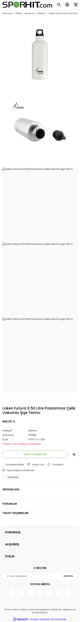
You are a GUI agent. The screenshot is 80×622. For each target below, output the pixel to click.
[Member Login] (67, 4)
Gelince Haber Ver (35, 454)
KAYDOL (68, 576)
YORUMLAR (9, 504)
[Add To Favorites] (13, 464)
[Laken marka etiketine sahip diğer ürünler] (13, 399)
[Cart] (76, 4)
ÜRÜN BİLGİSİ (10, 489)
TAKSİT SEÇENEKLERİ (15, 513)
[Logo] (27, 5)
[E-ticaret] (39, 619)
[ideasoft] (20, 619)
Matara (32, 430)
